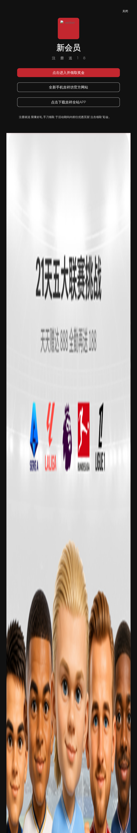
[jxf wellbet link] (68, 549)
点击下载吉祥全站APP (68, 102)
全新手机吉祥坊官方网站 (68, 87)
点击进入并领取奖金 (68, 72)
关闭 (125, 11)
